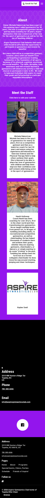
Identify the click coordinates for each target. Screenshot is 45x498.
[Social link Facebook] (22, 425)
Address (8, 371)
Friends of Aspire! (20, 471)
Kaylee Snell (22, 307)
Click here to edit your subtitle (22, 98)
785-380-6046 (8, 389)
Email (5, 398)
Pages (5, 460)
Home (4, 465)
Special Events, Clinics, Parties (15, 468)
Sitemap (7, 495)
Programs (23, 465)
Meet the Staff (22, 92)
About (22, 20)
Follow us (6, 477)
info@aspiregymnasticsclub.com (16, 402)
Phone (6, 385)
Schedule (6, 471)
